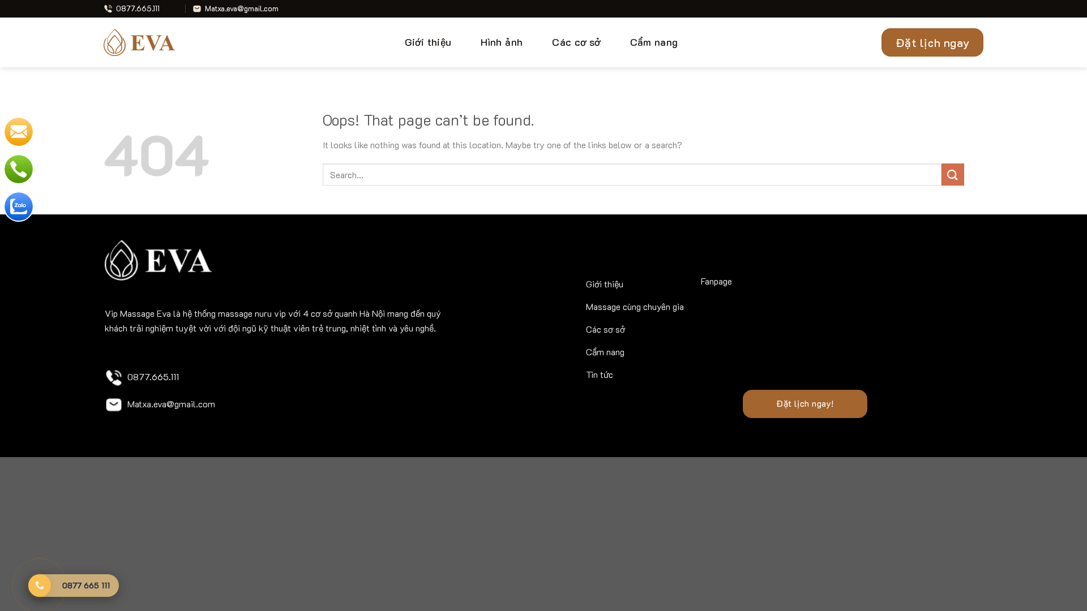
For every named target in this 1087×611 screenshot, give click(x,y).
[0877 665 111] (39, 585)
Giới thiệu (428, 42)
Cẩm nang (654, 42)
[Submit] (953, 174)
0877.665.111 (153, 376)
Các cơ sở (576, 42)
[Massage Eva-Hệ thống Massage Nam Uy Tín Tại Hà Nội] (144, 42)
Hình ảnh (502, 42)
